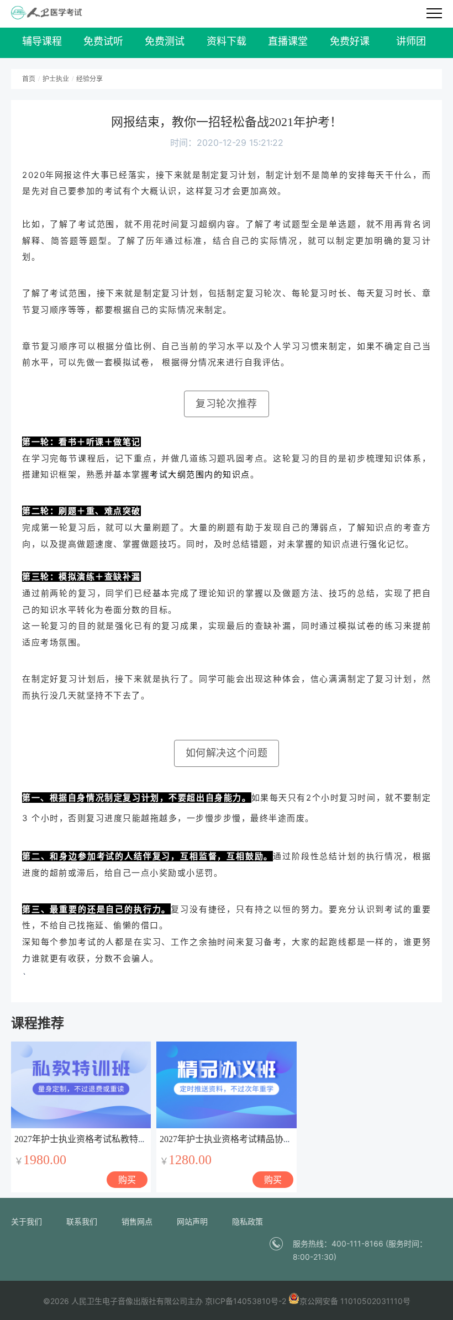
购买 (127, 1179)
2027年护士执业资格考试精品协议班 (230, 1139)
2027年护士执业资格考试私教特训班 (85, 1139)
